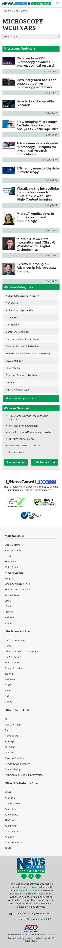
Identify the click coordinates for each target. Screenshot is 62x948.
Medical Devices (13, 595)
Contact (9, 752)
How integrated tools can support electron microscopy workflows (36, 83)
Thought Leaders (14, 572)
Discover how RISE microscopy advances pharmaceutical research (36, 61)
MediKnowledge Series (17, 583)
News (8, 556)
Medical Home (13, 544)
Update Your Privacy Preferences (30, 913)
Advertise (10, 746)
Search (8, 730)
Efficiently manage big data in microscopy (38, 170)
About (8, 719)
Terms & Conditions (15, 758)
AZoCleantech (12, 803)
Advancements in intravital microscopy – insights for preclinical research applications (37, 148)
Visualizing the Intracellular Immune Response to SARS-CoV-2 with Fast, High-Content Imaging (38, 194)
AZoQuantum (12, 831)
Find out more (16, 462)
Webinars (7, 10)
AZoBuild (10, 836)
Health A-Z (10, 561)
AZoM (8, 792)
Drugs (8, 600)
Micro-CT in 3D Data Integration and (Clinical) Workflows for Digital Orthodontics (36, 244)
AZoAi (8, 848)
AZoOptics (10, 809)
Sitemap (9, 741)
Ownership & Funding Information (24, 774)
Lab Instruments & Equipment (21, 651)
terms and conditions (27, 890)
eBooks (8, 606)
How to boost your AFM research (35, 103)
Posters (9, 611)
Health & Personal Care (17, 589)
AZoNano (10, 797)
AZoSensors (11, 820)
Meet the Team (13, 724)
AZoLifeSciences (13, 842)
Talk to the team (44, 462)
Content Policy (12, 769)
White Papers (12, 567)
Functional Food (13, 550)
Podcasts (9, 617)
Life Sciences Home (15, 640)
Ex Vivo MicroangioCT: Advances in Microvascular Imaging (37, 267)
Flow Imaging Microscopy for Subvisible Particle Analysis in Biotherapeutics (37, 125)
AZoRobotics (11, 814)
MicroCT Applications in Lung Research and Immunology (35, 217)
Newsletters (11, 735)
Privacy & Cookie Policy (17, 763)
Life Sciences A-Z (14, 656)
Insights (9, 578)
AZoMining (11, 825)
